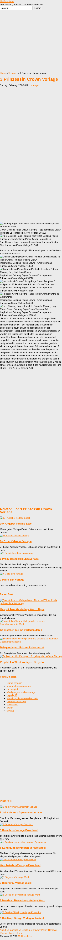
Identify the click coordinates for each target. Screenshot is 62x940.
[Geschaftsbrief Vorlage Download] (18, 859)
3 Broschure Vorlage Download (19, 830)
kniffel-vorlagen (14, 683)
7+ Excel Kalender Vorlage (16, 541)
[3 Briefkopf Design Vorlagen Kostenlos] (20, 912)
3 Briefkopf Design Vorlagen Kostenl (22, 918)
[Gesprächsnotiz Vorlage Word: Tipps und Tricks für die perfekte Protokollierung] (31, 603)
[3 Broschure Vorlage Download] (16, 824)
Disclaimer (27, 930)
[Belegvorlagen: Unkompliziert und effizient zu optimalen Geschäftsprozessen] (31, 641)
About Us (4, 930)
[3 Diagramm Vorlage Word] (14, 877)
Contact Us (15, 930)
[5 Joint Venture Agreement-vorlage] (18, 807)
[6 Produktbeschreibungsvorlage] (17, 553)
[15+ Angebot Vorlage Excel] (15, 518)
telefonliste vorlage (16, 701)
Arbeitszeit (12, 704)
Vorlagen (12, 73)
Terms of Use (15, 933)
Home (3, 73)
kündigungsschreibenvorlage (21, 692)
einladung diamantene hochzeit (22, 698)
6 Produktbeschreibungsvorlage (19, 558)
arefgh (10, 707)
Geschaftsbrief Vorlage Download (20, 865)
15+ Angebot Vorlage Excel (16, 523)
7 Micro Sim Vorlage (12, 579)
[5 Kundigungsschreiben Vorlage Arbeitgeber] (23, 842)
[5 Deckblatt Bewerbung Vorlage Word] (20, 894)
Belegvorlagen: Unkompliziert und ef (22, 647)
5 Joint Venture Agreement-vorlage (21, 812)
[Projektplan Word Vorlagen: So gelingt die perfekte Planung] (31, 656)
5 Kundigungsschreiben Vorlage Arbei (23, 847)
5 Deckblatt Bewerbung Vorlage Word (22, 900)
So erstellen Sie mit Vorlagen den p (21, 629)
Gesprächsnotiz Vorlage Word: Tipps (22, 609)
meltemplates (13, 689)
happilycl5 (12, 695)
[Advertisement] (31, 41)
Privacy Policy (40, 930)
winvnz (10, 711)
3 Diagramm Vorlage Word (16, 882)
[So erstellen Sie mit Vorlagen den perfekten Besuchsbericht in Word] (31, 624)
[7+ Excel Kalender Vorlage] (14, 535)
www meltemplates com (19, 686)
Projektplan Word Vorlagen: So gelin (22, 662)
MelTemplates (7, 1)
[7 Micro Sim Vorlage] (11, 573)
